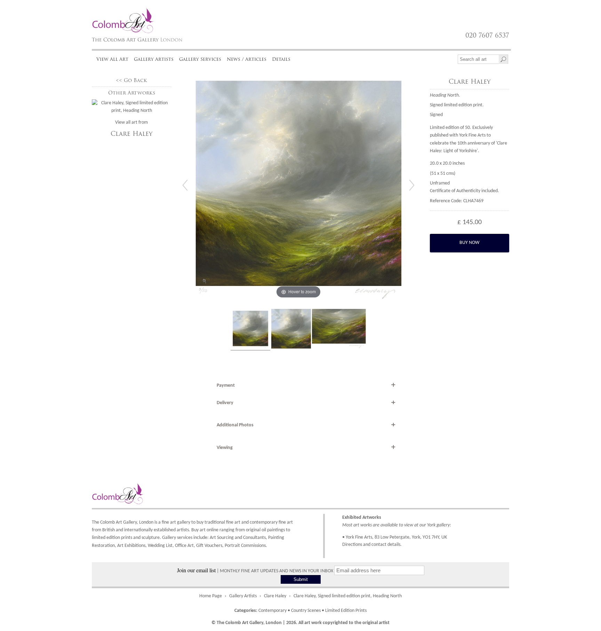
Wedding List (160, 545)
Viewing (225, 447)
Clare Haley (131, 133)
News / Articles (246, 59)
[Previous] (185, 185)
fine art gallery (176, 522)
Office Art (184, 545)
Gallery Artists (154, 59)
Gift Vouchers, (210, 545)
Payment (226, 385)
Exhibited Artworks (361, 517)
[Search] (503, 59)
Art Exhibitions (131, 545)
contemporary (264, 522)
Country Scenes (306, 610)
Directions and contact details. (372, 544)
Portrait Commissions (245, 545)
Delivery (225, 402)
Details (281, 59)
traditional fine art (222, 522)
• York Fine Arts (357, 537)
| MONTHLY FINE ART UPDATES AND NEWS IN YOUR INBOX (255, 571)
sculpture (151, 537)
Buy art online (204, 530)
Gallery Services (200, 59)
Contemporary (272, 610)
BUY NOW (469, 242)
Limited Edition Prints (346, 610)
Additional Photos (235, 425)
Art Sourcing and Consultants (238, 537)
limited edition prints (112, 537)
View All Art (112, 59)
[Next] (411, 185)
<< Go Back (131, 80)
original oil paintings (265, 530)
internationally (138, 530)
